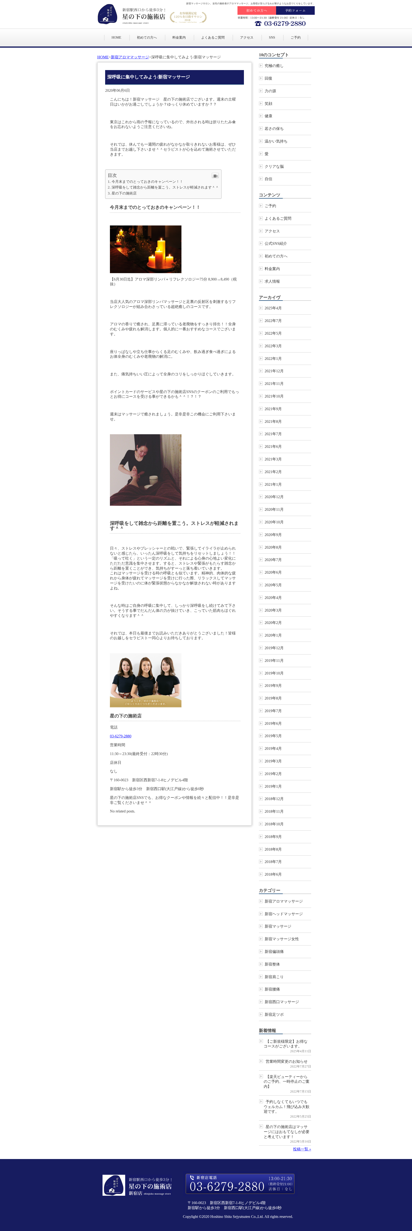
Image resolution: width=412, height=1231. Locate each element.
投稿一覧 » (302, 1149)
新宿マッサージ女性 (282, 939)
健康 (268, 116)
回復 (268, 78)
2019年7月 (273, 711)
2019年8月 (273, 698)
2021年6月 (273, 446)
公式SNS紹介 (276, 243)
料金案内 (179, 37)
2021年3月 (273, 459)
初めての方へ (147, 37)
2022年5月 (273, 333)
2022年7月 (273, 321)
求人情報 (272, 281)
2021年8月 (273, 421)
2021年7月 (273, 434)
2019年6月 (273, 723)
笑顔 (268, 104)
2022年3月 (273, 346)
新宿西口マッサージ (282, 1002)
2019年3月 (273, 761)
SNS (272, 37)
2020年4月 (273, 598)
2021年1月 (273, 484)
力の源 (270, 91)
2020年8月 (273, 547)
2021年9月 (273, 409)
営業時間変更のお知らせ (287, 1061)
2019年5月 (273, 736)
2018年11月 (274, 811)
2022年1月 (273, 359)
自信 (268, 179)
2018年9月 (273, 837)
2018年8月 (273, 849)
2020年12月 (274, 497)
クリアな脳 (274, 166)
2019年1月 (273, 786)
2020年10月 (274, 522)
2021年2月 (273, 472)
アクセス (246, 37)
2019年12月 (274, 648)
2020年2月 (273, 623)
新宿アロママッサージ (130, 57)
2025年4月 (273, 308)
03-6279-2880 (120, 736)
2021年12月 (274, 371)
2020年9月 (273, 535)
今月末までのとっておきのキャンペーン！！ (147, 181)
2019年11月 (274, 661)
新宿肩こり (274, 977)
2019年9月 (273, 686)
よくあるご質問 (213, 37)
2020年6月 (273, 572)
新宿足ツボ (274, 1014)
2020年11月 (274, 509)
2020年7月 (273, 560)
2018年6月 (273, 874)
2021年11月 (274, 384)
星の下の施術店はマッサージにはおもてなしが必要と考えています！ (286, 1132)
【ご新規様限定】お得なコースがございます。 (286, 1043)
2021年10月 (274, 396)
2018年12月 (274, 799)
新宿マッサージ (278, 926)
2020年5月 (273, 585)
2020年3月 (273, 610)
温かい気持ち (276, 141)
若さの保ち (274, 129)
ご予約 (296, 37)
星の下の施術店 (124, 193)
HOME (116, 37)
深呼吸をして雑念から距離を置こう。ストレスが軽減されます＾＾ (165, 187)
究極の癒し (274, 66)
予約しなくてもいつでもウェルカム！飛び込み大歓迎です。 (286, 1107)
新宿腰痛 (272, 989)
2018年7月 (273, 862)
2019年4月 (273, 748)
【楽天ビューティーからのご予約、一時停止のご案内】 (286, 1082)
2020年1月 (273, 635)
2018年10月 (274, 824)
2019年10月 (274, 673)
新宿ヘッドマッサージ (284, 914)
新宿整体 (272, 964)
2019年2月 (273, 774)
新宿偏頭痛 (274, 952)
